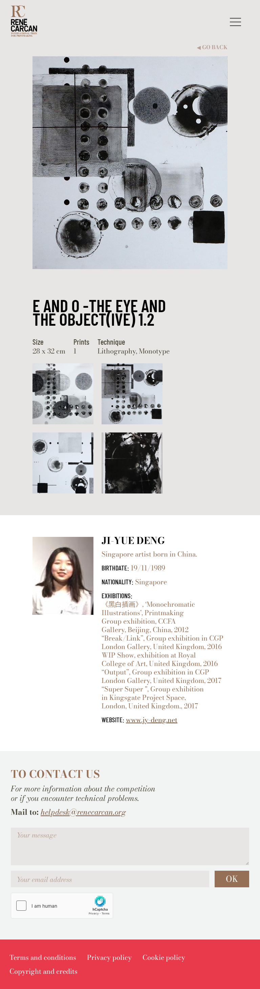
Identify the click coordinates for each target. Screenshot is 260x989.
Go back (212, 47)
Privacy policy (109, 957)
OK (232, 878)
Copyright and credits (43, 971)
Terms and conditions (42, 957)
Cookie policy (164, 957)
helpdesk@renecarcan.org (83, 812)
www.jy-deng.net (151, 719)
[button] (235, 22)
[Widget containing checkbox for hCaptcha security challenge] (62, 906)
